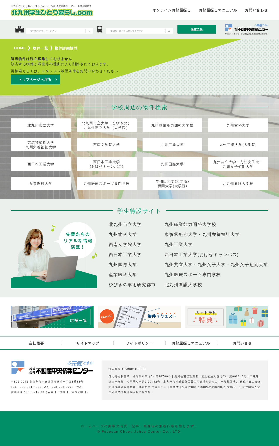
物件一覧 (40, 48)
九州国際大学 (172, 163)
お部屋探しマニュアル (191, 342)
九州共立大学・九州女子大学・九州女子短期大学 (216, 264)
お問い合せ (242, 342)
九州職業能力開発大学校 (172, 125)
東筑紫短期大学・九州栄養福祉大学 (202, 234)
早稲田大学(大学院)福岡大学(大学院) (172, 183)
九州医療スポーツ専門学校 (107, 183)
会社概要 (36, 342)
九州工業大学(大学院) (238, 144)
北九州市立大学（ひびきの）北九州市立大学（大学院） (107, 125)
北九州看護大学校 (238, 183)
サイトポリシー (139, 342)
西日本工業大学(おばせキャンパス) (106, 164)
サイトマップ (88, 342)
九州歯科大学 (238, 125)
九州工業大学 (172, 144)
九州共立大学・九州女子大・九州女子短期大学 (238, 164)
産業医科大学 (41, 183)
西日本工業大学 (40, 163)
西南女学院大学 (106, 144)
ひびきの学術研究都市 (132, 284)
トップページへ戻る (35, 79)
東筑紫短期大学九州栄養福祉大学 (41, 144)
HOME (20, 48)
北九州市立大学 (40, 125)
